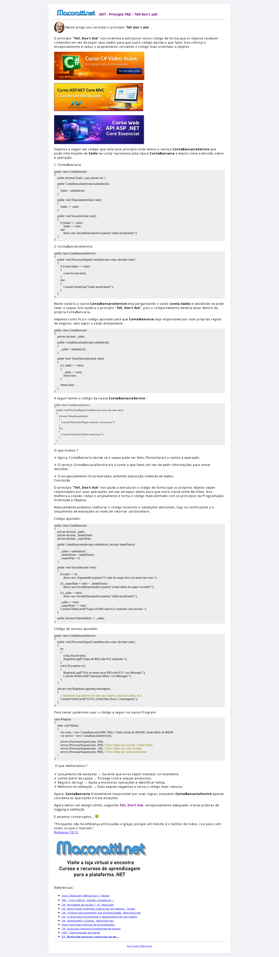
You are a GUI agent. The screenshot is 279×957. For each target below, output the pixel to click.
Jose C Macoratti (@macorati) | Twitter (86, 895)
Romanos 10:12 (66, 832)
